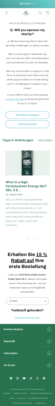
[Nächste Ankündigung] (49, 4)
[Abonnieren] (45, 301)
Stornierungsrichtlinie (22, 403)
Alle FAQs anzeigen (27, 115)
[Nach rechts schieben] (34, 238)
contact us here (15, 99)
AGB (12, 398)
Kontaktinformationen (38, 398)
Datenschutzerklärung (41, 393)
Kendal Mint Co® (25, 389)
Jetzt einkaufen (27, 124)
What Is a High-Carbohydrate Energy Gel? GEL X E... (26, 186)
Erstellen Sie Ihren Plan (27, 318)
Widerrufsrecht (21, 393)
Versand (21, 398)
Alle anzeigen (45, 140)
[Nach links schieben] (20, 238)
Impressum (40, 403)
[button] (6, 12)
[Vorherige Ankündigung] (5, 4)
